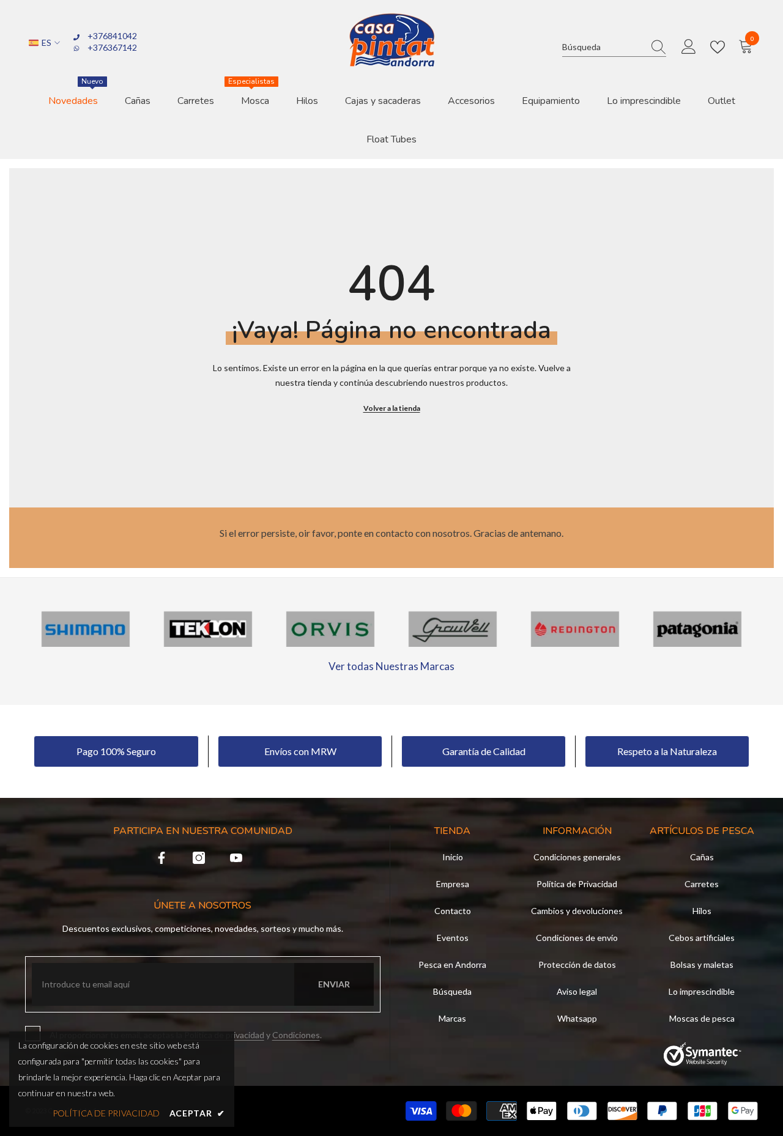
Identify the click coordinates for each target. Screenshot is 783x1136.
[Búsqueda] (614, 47)
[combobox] (602, 46)
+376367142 (112, 47)
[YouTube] (236, 858)
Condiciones (296, 1035)
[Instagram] (199, 858)
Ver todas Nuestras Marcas (391, 666)
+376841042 (112, 36)
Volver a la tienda (391, 408)
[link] (86, 629)
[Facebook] (161, 858)
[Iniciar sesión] (688, 47)
